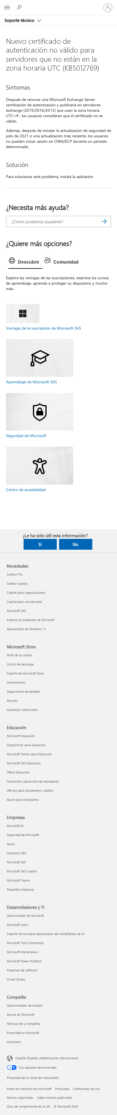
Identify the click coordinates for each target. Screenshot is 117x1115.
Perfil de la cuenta (19, 655)
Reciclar (12, 700)
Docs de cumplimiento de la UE (28, 1106)
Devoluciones (16, 682)
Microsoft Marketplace (22, 952)
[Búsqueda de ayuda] (20, 7)
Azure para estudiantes (23, 799)
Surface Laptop (17, 583)
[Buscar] (104, 221)
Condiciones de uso (86, 1089)
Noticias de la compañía (23, 1023)
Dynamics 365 (16, 853)
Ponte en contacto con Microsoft (29, 1089)
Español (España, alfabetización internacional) (46, 1058)
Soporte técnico (20, 20)
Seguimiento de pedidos (23, 691)
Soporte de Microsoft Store (25, 673)
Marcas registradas (20, 1097)
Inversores (14, 1042)
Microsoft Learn (17, 924)
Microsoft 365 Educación (24, 763)
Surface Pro (14, 574)
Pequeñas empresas (20, 889)
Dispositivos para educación (26, 745)
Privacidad (62, 1089)
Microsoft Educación (21, 736)
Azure (11, 844)
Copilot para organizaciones (26, 592)
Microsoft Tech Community (25, 943)
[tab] (25, 262)
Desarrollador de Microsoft (25, 915)
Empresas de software (22, 970)
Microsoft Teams (18, 880)
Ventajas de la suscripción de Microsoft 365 (43, 328)
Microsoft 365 (16, 611)
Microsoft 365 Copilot (22, 871)
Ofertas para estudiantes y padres (30, 790)
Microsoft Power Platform (24, 961)
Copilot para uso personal (24, 601)
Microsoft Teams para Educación (29, 754)
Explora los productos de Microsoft (31, 620)
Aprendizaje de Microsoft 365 (31, 381)
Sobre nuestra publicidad (54, 1097)
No (75, 544)
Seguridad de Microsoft (26, 435)
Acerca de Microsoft (20, 1014)
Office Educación (18, 772)
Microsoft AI (15, 826)
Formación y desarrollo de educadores (33, 781)
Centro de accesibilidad (26, 489)
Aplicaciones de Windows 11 (26, 629)
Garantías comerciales (22, 710)
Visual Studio (16, 979)
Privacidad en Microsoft (23, 1033)
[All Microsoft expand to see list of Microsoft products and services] (7, 8)
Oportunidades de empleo (25, 1005)
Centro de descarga (20, 664)
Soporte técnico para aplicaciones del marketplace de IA (45, 934)
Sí (40, 544)
